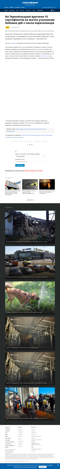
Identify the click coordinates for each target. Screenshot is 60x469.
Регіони (22, 10)
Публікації (7, 429)
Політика (20, 432)
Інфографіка (8, 438)
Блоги (6, 436)
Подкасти (7, 427)
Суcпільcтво (21, 441)
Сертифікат (44, 141)
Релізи (6, 447)
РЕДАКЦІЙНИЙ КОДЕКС (36, 449)
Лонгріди (7, 440)
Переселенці (15, 141)
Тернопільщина (37, 141)
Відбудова (21, 430)
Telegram (26, 170)
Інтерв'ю (7, 431)
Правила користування (36, 436)
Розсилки (33, 450)
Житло (21, 141)
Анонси (23, 7)
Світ (17, 10)
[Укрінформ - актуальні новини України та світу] (30, 2)
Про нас (33, 429)
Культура (28, 10)
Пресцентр (17, 7)
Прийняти (42, 467)
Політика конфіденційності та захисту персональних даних (36, 444)
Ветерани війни (28, 141)
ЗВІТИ (32, 447)
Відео (6, 434)
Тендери (33, 438)
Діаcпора (20, 445)
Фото (6, 432)
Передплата (34, 432)
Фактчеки (20, 436)
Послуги (6, 7)
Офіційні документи (10, 445)
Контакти (33, 430)
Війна (6, 10)
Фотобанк (12, 7)
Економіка (12, 10)
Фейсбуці (13, 43)
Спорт (34, 10)
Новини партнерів (9, 442)
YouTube (39, 170)
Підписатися (20, 165)
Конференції (8, 443)
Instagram (33, 170)
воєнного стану (45, 56)
